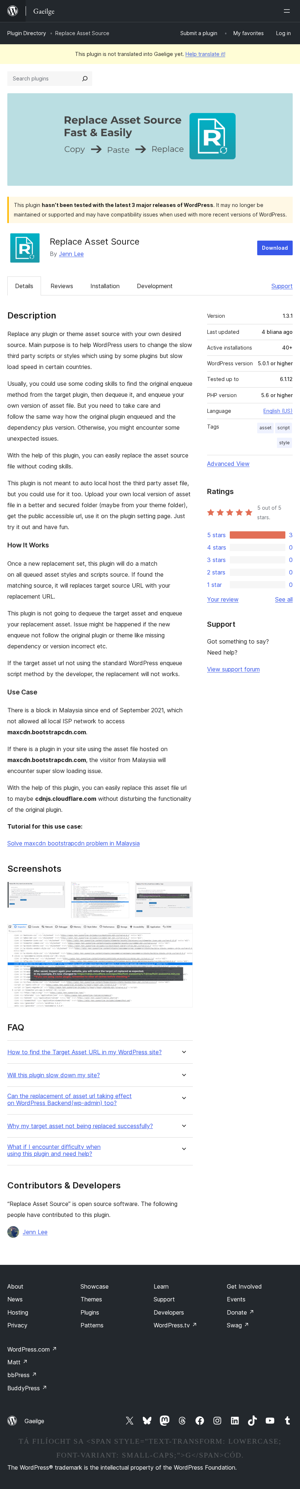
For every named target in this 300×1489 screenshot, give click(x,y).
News (15, 1299)
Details (24, 286)
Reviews (61, 286)
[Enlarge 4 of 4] (183, 934)
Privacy (17, 1325)
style (284, 442)
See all (284, 599)
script (283, 427)
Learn (161, 1286)
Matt (17, 1362)
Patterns (92, 1325)
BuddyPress (27, 1388)
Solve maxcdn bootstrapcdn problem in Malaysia (73, 843)
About (15, 1286)
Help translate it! (205, 54)
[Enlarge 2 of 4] (119, 891)
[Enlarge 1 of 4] (55, 891)
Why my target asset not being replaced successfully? (80, 1126)
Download (275, 248)
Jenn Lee (71, 253)
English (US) (278, 411)
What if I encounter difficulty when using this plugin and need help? (54, 1150)
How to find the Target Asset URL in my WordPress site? (84, 1052)
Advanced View (228, 463)
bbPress (22, 1375)
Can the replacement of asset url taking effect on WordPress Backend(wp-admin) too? (69, 1100)
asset (265, 427)
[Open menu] (288, 11)
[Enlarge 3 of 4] (183, 891)
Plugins (89, 1312)
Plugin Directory (26, 33)
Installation (105, 286)
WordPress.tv (175, 1325)
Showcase (94, 1286)
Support (282, 286)
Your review (223, 599)
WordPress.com (32, 1349)
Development (155, 286)
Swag (238, 1325)
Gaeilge (34, 1421)
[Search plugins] (85, 78)
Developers (169, 1312)
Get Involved (244, 1286)
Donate (240, 1312)
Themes (91, 1299)
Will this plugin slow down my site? (53, 1075)
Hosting (17, 1312)
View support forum (233, 669)
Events (236, 1299)
